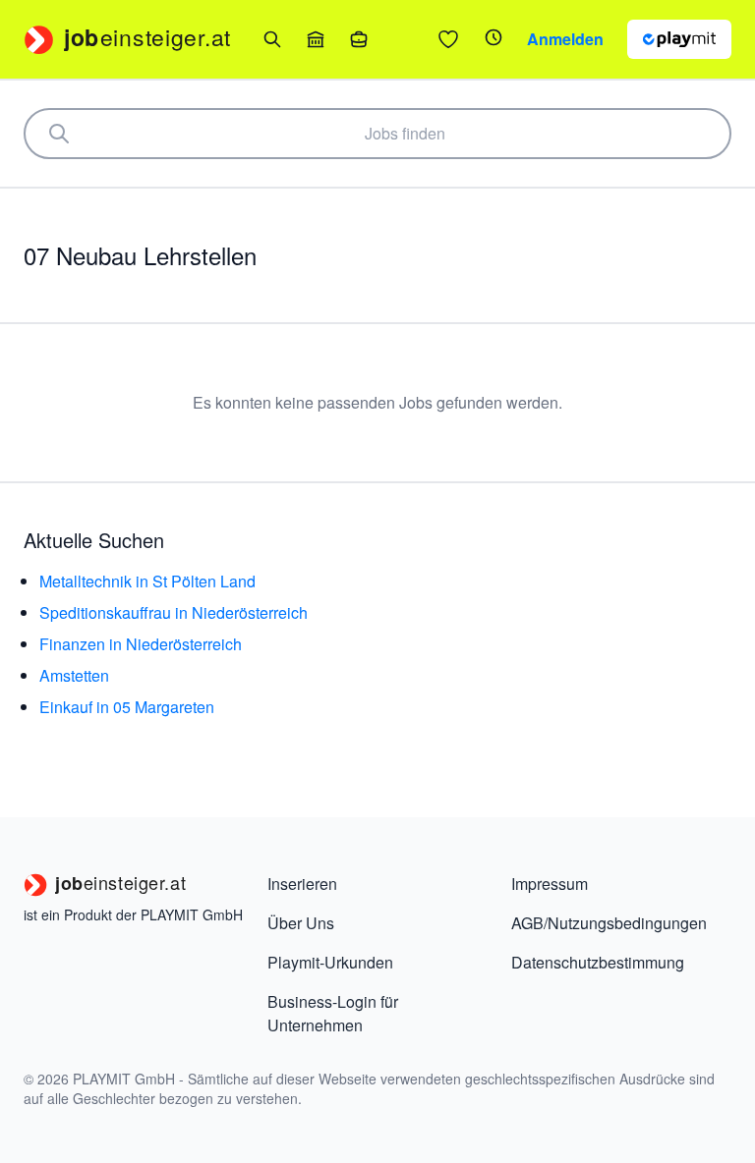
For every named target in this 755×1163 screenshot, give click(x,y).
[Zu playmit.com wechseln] (679, 39)
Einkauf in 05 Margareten (126, 706)
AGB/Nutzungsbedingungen (609, 923)
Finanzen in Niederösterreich (140, 644)
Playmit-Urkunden (330, 962)
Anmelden (565, 39)
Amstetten (74, 675)
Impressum (549, 883)
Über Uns (300, 923)
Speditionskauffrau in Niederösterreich (173, 612)
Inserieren (302, 883)
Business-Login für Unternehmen (332, 1013)
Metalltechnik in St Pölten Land (147, 581)
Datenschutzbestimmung (597, 962)
